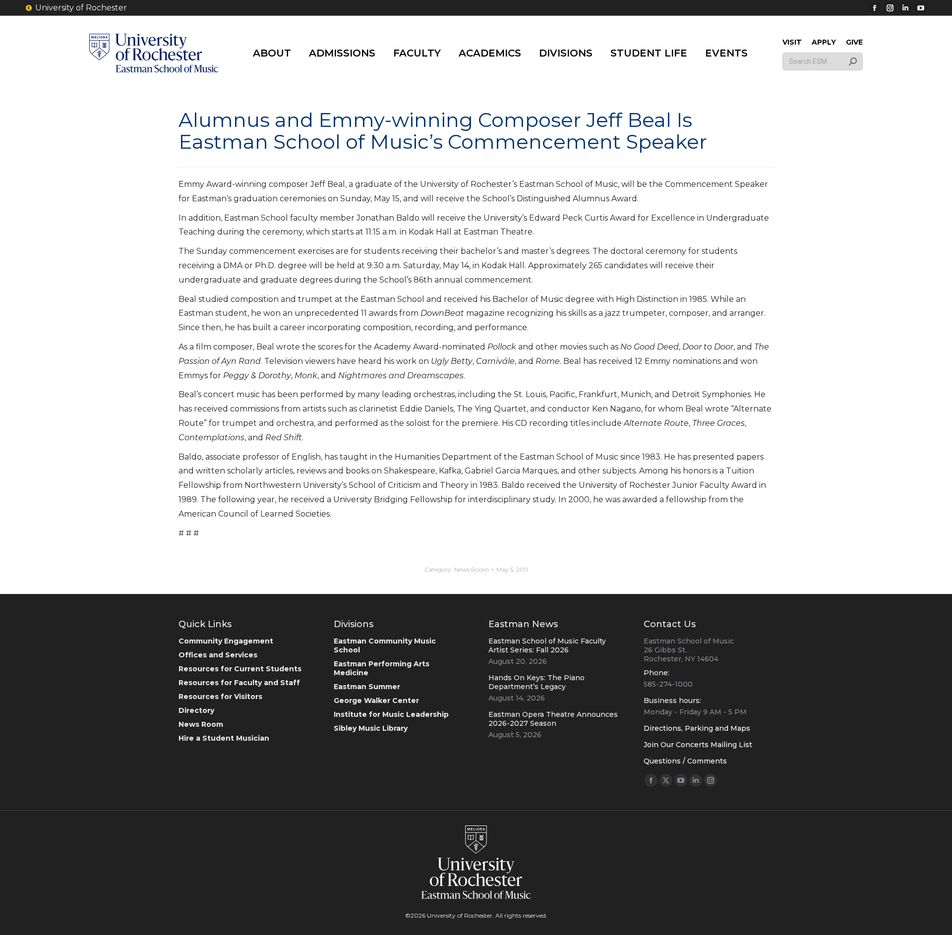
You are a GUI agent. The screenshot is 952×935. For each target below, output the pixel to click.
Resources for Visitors (220, 696)
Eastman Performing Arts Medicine (381, 668)
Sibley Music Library (371, 728)
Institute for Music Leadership (391, 714)
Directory (196, 710)
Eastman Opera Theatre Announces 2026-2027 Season (553, 719)
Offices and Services (217, 654)
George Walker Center (376, 700)
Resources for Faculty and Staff (239, 682)
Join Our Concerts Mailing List (698, 744)
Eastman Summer (367, 686)
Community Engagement (225, 641)
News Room (471, 569)
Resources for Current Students (239, 668)
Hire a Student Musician (223, 738)
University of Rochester (81, 7)
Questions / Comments (685, 761)
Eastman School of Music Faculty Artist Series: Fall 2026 (547, 645)
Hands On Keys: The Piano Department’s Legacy (536, 682)
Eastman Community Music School (385, 645)
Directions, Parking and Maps (697, 728)
